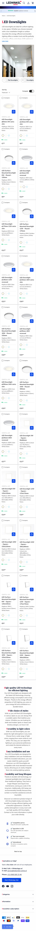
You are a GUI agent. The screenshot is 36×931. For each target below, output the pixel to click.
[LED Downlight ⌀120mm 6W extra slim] (27, 107)
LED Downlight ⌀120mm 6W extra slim (26, 122)
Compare (25, 91)
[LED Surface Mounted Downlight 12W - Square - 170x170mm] (27, 584)
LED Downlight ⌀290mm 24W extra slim (9, 384)
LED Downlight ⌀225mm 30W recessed (7, 438)
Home (3, 15)
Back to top (18, 851)
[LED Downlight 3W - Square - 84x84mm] (27, 423)
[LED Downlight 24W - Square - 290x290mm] (27, 529)
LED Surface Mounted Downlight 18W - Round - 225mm (9, 332)
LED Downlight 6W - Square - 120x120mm (8, 491)
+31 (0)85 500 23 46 (14, 874)
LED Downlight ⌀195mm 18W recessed (25, 331)
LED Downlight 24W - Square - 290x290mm (27, 544)
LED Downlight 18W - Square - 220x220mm (9, 544)
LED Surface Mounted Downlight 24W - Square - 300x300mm (27, 654)
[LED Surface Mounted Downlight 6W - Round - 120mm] (9, 158)
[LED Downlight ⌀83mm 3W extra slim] (9, 107)
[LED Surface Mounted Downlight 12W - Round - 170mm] (27, 211)
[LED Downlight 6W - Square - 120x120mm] (9, 476)
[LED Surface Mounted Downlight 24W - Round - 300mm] (27, 369)
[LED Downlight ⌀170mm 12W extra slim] (9, 211)
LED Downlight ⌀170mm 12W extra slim (9, 226)
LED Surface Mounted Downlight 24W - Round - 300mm (27, 385)
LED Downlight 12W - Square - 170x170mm (27, 491)
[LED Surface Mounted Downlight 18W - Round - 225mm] (9, 316)
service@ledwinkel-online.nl (17, 871)
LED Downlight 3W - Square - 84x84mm (26, 438)
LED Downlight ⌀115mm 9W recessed (25, 173)
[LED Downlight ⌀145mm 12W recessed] (9, 265)
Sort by (4, 89)
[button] (33, 3)
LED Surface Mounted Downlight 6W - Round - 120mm (9, 174)
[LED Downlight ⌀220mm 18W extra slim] (27, 265)
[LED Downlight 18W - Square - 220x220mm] (9, 529)
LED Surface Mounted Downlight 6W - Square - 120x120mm (9, 600)
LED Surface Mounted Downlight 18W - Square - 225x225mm (9, 654)
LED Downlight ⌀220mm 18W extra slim (27, 280)
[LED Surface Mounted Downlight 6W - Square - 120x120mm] (9, 584)
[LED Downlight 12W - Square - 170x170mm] (27, 476)
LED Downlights (11, 15)
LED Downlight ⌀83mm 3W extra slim (8, 121)
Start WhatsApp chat (11, 880)
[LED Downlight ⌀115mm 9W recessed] (27, 158)
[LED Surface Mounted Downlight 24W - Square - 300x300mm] (27, 638)
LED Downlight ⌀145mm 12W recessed (7, 280)
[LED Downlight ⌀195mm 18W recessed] (27, 316)
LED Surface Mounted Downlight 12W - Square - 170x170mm (27, 600)
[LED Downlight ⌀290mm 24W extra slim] (9, 369)
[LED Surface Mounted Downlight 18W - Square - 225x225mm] (9, 638)
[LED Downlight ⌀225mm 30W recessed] (9, 423)
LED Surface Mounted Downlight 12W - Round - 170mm (27, 227)
